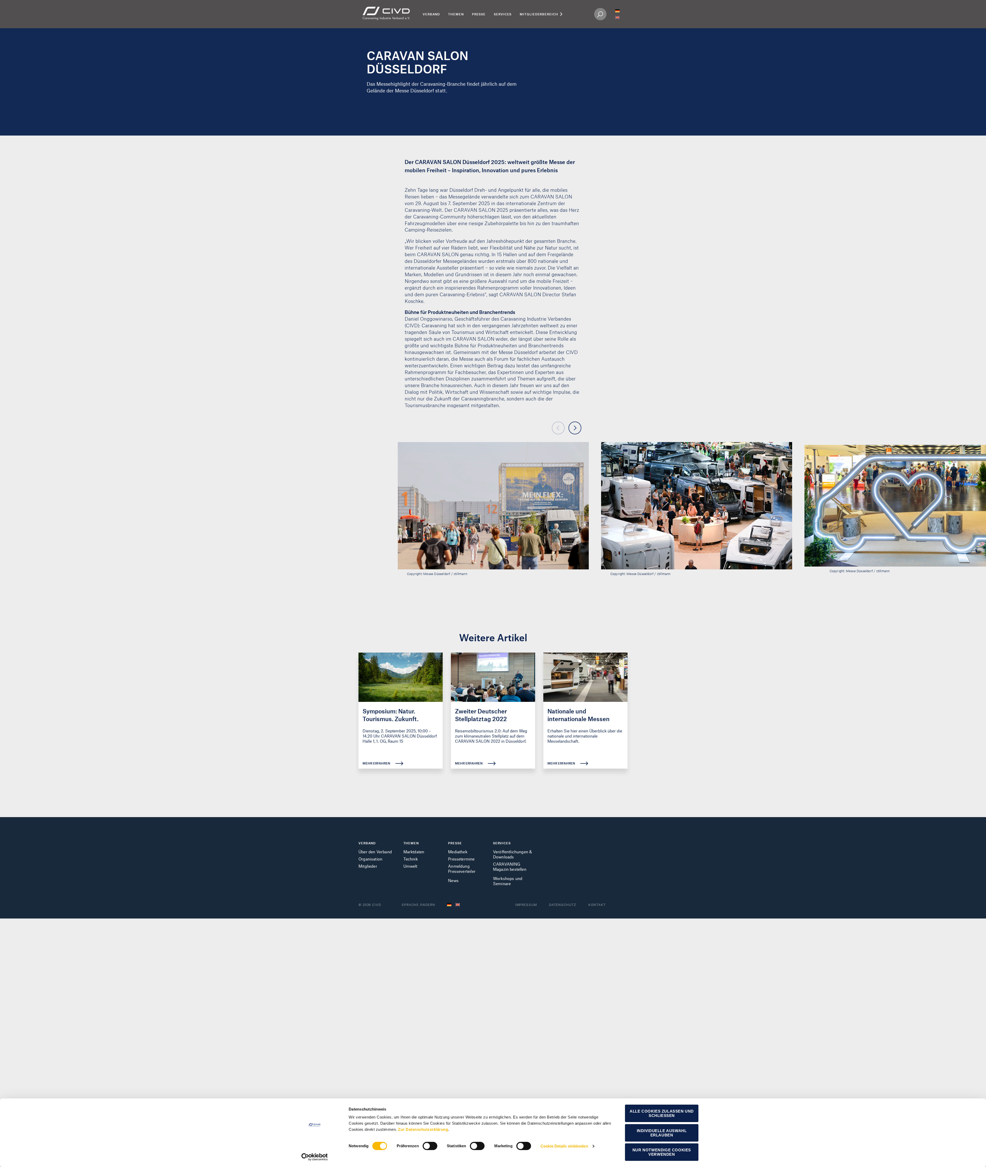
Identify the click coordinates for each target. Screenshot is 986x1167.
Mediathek (457, 851)
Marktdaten (413, 851)
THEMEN (411, 843)
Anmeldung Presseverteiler (462, 869)
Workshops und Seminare (507, 881)
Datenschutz (562, 905)
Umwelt (410, 866)
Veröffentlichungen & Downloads (512, 854)
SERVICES (502, 843)
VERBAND (367, 843)
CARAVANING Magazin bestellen (509, 867)
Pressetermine (461, 858)
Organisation (370, 858)
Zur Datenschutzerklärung (423, 1129)
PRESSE (455, 843)
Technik (410, 858)
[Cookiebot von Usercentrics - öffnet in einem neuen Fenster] (314, 1157)
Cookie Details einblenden (564, 1146)
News (453, 880)
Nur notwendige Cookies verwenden (661, 1152)
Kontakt (597, 905)
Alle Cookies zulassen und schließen (662, 1113)
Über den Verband (375, 851)
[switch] (430, 1146)
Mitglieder (367, 866)
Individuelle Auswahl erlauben (662, 1132)
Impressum (526, 905)
